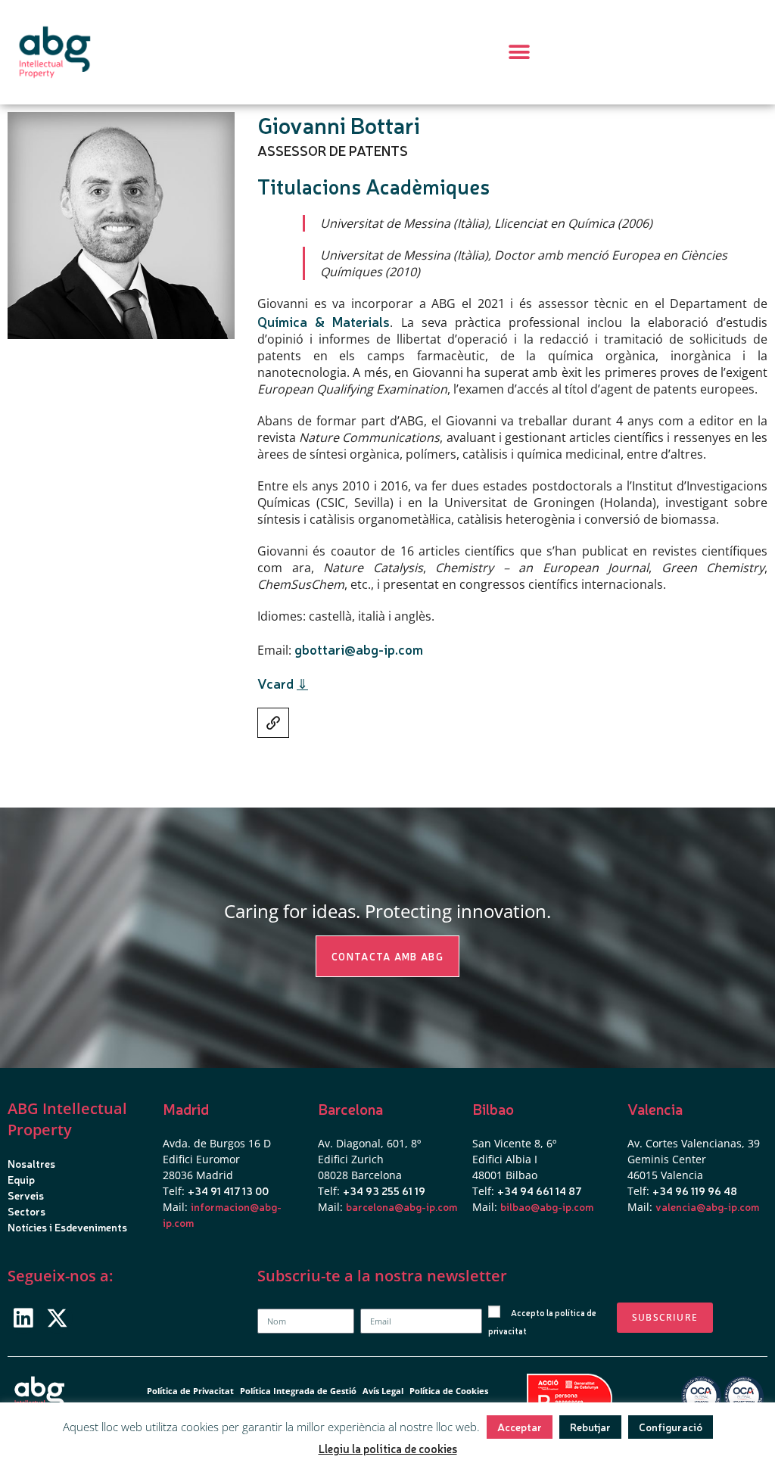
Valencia (655, 1108)
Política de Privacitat (190, 1390)
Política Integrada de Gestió (298, 1390)
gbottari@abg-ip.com (358, 649)
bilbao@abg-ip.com (546, 1206)
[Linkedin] (23, 1318)
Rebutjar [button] (590, 1426)
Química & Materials (323, 321)
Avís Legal (383, 1390)
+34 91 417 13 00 (228, 1190)
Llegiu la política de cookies (388, 1448)
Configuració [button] (670, 1426)
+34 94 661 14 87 (539, 1190)
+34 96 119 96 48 (694, 1190)
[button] (520, 53)
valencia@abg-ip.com (707, 1206)
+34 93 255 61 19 (384, 1190)
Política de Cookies (448, 1390)
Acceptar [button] (519, 1426)
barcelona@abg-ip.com (401, 1206)
